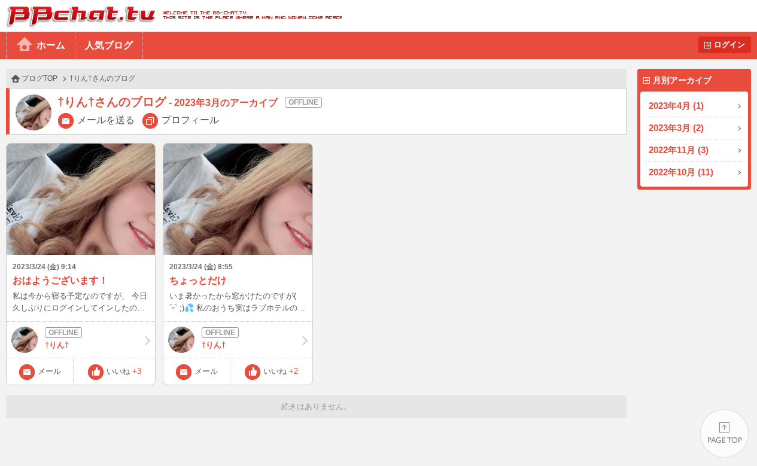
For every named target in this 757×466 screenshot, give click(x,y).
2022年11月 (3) (679, 150)
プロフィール (190, 120)
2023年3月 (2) (676, 128)
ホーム (51, 45)
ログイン (729, 44)
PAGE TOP (724, 433)
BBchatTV (171, 16)
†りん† (57, 344)
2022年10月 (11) (681, 172)
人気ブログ (109, 45)
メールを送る (106, 120)
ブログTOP (39, 78)
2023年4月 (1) (676, 105)
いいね (124, 371)
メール (49, 371)
